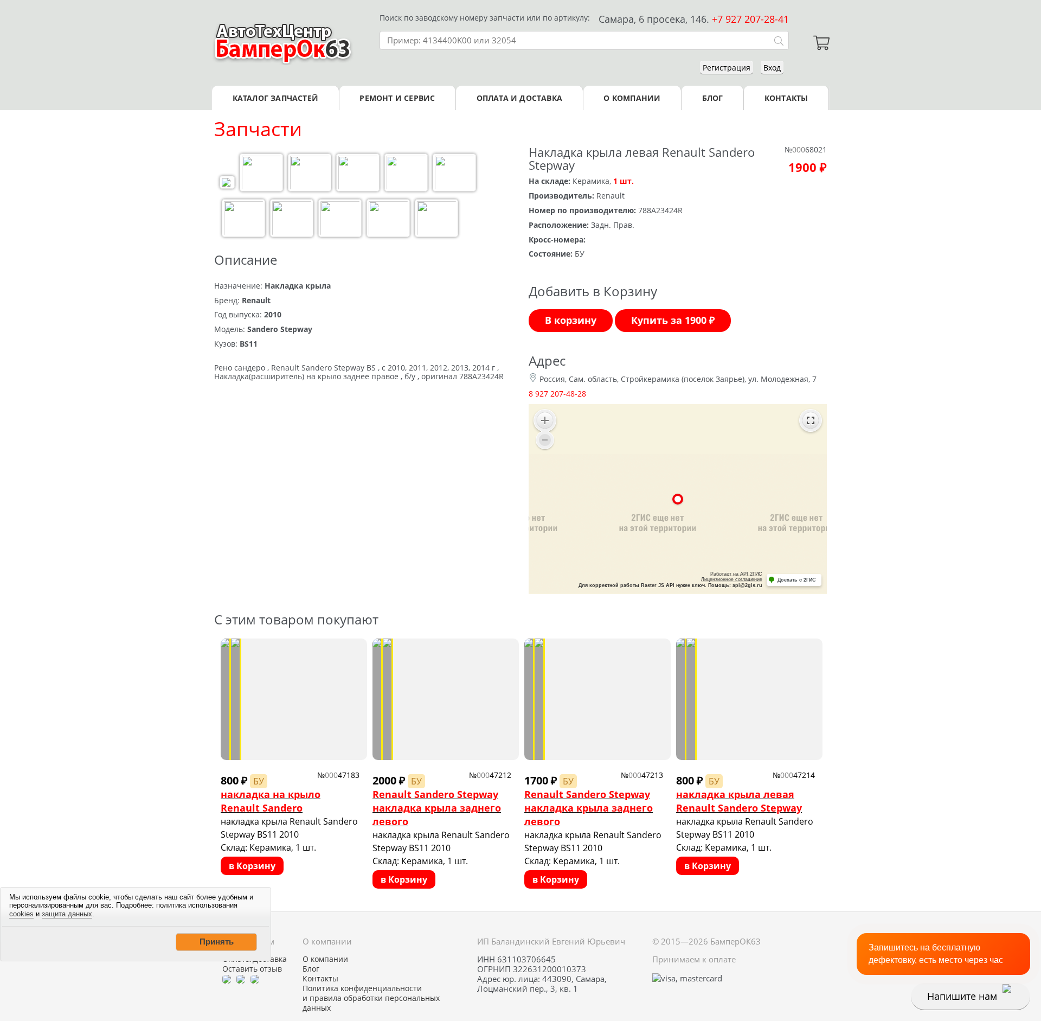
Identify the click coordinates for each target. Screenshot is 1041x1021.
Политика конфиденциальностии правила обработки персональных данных (371, 998)
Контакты (786, 98)
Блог (712, 98)
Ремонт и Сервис (397, 98)
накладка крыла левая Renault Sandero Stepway (739, 801)
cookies (21, 914)
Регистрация (726, 67)
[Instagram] (254, 979)
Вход (772, 67)
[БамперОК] (283, 43)
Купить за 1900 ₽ (673, 320)
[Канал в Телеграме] (226, 979)
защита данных (67, 914)
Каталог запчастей (275, 98)
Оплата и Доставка (519, 98)
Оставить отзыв (252, 969)
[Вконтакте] (240, 979)
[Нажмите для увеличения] (227, 183)
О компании (631, 98)
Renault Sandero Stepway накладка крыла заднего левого (436, 808)
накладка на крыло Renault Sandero (270, 801)
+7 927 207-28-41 (750, 18)
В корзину (570, 320)
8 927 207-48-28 (557, 393)
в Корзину (252, 866)
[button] (216, 941)
